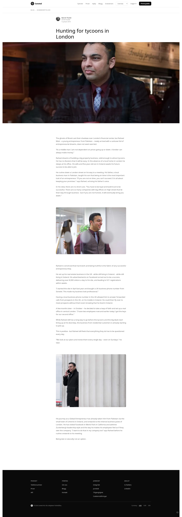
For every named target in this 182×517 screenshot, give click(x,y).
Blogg (100, 4)
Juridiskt (96, 489)
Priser (88, 4)
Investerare (109, 4)
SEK (149, 505)
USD (140, 505)
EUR (145, 505)
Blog (33, 10)
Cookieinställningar (100, 496)
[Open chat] (177, 512)
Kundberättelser (43, 10)
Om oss (64, 485)
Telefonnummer (36, 485)
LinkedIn (127, 489)
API (32, 492)
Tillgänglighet (98, 492)
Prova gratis (145, 4)
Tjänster (80, 4)
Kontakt (64, 492)
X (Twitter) (127, 485)
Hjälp (94, 4)
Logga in (133, 4)
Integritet (96, 485)
